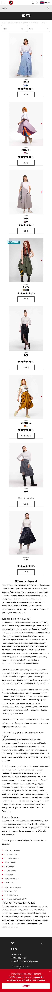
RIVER (26, 82)
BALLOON (26, 150)
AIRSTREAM (26, 423)
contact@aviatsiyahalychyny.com (24, 961)
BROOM (26, 287)
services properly (24, 976)
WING (26, 218)
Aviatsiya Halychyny (11, 23)
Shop (25, 23)
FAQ (12, 943)
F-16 (26, 559)
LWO (26, 355)
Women (34, 23)
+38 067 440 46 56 (18, 958)
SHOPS (14, 949)
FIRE (26, 491)
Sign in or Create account (37, 2)
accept (26, 986)
